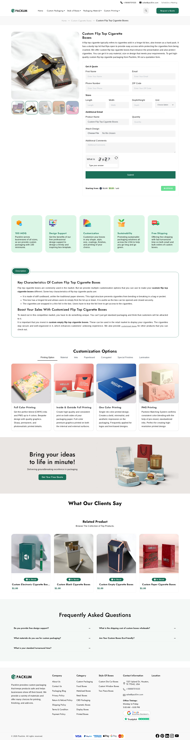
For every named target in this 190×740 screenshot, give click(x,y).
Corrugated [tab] (106, 357)
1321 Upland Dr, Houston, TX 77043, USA (137, 683)
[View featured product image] (18, 107)
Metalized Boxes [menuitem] (84, 691)
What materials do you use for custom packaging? (37, 638)
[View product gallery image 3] (58, 107)
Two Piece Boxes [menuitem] (106, 691)
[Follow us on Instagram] (172, 736)
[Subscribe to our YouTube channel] (177, 736)
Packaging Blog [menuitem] (59, 691)
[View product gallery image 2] (45, 107)
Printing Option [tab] (47, 357)
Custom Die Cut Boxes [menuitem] (108, 681)
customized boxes (129, 326)
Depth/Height (138, 100)
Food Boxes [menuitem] (82, 686)
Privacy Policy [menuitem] (58, 695)
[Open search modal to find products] (146, 11)
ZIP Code (136, 83)
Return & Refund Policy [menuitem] (62, 700)
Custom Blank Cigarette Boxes (73, 584)
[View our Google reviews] (136, 712)
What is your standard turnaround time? (32, 648)
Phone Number (93, 83)
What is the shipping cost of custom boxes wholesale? (124, 628)
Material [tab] (64, 357)
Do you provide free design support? (31, 628)
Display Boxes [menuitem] (83, 709)
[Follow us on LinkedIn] (167, 736)
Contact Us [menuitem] (57, 686)
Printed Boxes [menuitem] (82, 714)
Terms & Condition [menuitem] (60, 709)
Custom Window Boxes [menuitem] (109, 686)
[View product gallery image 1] (31, 107)
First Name (91, 71)
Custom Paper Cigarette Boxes (159, 584)
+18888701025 (133, 689)
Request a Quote (167, 10)
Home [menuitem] (40, 10)
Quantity (136, 117)
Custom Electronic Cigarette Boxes (31, 584)
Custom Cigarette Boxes (81, 20)
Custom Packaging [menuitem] (55, 10)
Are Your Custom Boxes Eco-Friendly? (117, 638)
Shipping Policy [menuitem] (59, 705)
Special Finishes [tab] (125, 357)
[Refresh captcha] (116, 157)
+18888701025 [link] (130, 2)
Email (135, 71)
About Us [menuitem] (56, 681)
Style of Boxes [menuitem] (73, 10)
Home (64, 20)
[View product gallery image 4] (72, 107)
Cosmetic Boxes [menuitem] (83, 705)
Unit (157, 100)
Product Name (93, 117)
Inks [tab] (76, 357)
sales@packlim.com (134, 694)
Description (21, 271)
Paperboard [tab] (89, 357)
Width (111, 100)
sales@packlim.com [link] (150, 2)
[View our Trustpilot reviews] (136, 718)
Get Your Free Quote (52, 477)
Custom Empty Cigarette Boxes (116, 584)
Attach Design (92, 129)
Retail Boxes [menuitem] (82, 695)
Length (89, 100)
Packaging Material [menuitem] (91, 10)
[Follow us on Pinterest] (162, 736)
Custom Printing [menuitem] (111, 10)
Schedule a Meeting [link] (169, 2)
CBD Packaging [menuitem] (83, 700)
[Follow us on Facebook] (157, 736)
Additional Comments (96, 141)
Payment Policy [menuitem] (58, 714)
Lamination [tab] (144, 357)
